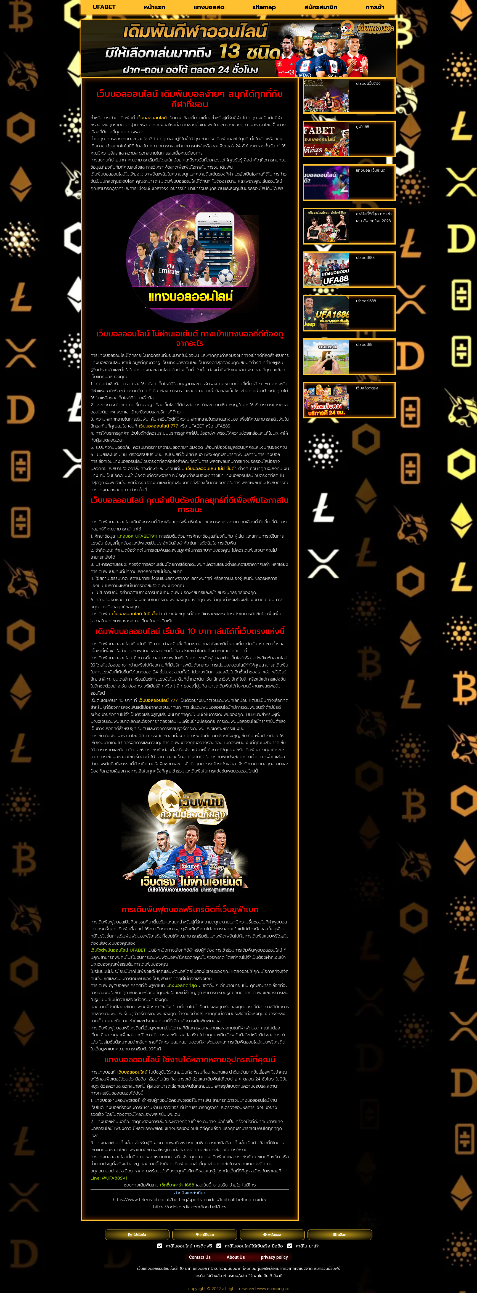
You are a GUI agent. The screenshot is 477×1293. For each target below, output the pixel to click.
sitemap (264, 7)
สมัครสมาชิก (320, 7)
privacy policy (274, 1257)
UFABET (104, 7)
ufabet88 (364, 344)
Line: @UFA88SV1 (109, 1178)
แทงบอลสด (209, 7)
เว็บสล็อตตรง (367, 388)
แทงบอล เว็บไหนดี (370, 170)
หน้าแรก (154, 7)
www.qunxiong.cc (273, 1289)
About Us (236, 1257)
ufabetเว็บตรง (368, 83)
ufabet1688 (366, 301)
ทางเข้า (375, 7)
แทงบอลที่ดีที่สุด (181, 985)
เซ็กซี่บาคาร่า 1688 (177, 1185)
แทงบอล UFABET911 (137, 536)
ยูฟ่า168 (362, 127)
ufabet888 (365, 258)
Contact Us (200, 1257)
